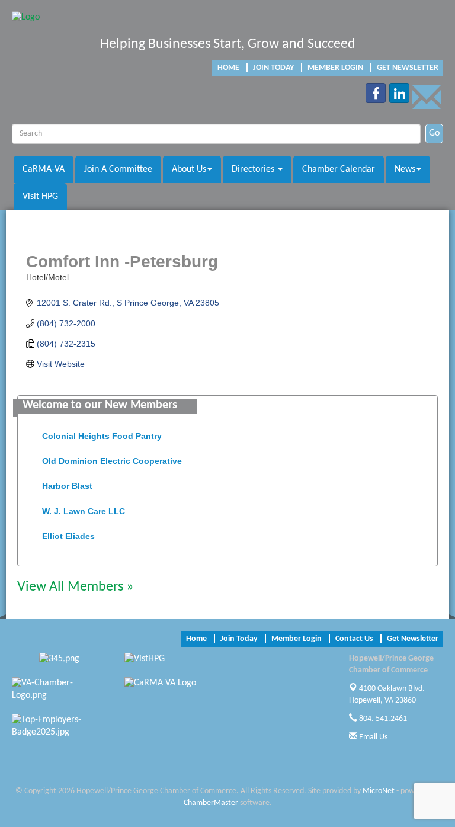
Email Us (372, 737)
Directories (254, 169)
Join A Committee (118, 169)
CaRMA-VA (44, 169)
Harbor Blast (67, 483)
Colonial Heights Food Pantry (102, 433)
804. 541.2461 (382, 718)
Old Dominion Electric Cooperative (112, 458)
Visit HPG (40, 196)
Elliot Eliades (68, 533)
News (405, 169)
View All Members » (75, 587)
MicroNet (379, 791)
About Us (189, 169)
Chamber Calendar (338, 169)
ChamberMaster (211, 803)
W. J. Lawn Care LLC (83, 508)
